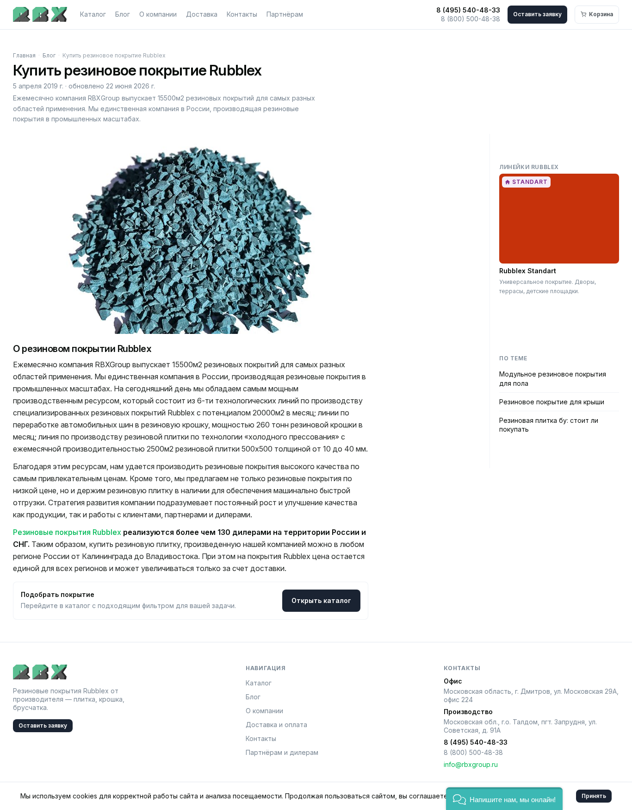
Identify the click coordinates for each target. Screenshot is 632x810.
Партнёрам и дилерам (282, 752)
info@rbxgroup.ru (471, 764)
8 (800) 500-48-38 (470, 19)
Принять (594, 795)
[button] (504, 798)
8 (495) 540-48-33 (468, 10)
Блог (122, 14)
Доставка (201, 14)
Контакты (242, 14)
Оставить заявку (537, 14)
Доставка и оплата (276, 724)
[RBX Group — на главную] (40, 14)
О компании (158, 14)
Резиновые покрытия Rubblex (67, 532)
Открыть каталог (321, 600)
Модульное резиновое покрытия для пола (552, 378)
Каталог (93, 14)
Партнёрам (284, 14)
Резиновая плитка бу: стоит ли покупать (548, 424)
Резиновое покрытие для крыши (551, 402)
